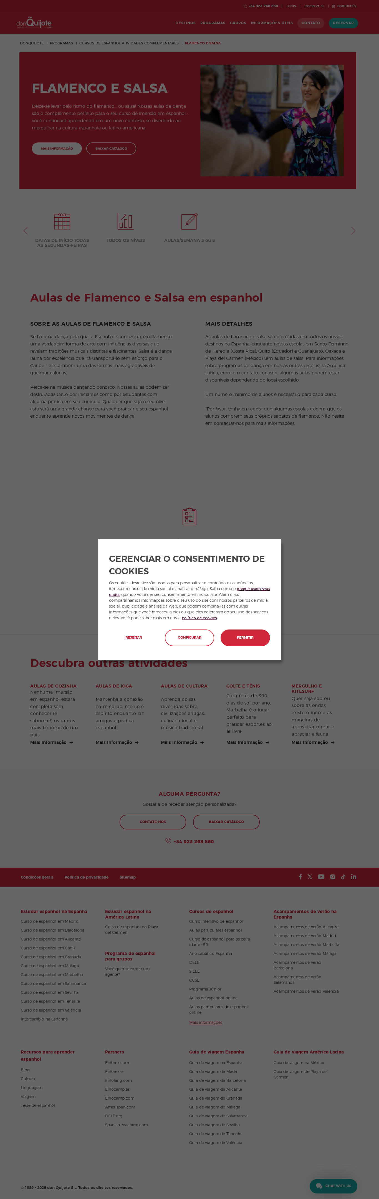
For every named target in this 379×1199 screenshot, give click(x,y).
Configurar (189, 637)
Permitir (245, 637)
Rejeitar (133, 637)
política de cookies (199, 618)
